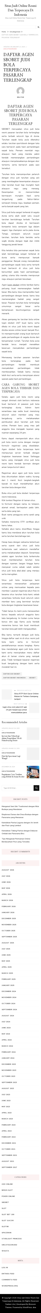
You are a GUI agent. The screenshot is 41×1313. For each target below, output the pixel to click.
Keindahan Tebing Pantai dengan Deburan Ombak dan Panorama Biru (19, 832)
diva (34, 1307)
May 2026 (6, 888)
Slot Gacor (8, 1220)
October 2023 (8, 1076)
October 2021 (8, 1149)
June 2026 (6, 882)
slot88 (5, 1226)
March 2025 (7, 973)
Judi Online (7, 1184)
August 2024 (8, 1016)
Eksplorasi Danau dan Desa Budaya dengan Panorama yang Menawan (20, 816)
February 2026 (9, 906)
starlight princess (12, 1239)
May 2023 (6, 1107)
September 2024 (9, 1010)
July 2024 (6, 1022)
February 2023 (9, 1125)
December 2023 (9, 1064)
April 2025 (7, 967)
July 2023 (6, 1095)
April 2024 (7, 1040)
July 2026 (6, 876)
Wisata (5, 1251)
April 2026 (7, 894)
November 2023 (9, 1070)
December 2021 (9, 1143)
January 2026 (8, 912)
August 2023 (8, 1088)
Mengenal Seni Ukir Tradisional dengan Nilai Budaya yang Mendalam (20, 808)
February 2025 (9, 979)
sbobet (32, 678)
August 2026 (8, 870)
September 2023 (9, 1082)
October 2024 (8, 1003)
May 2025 (6, 961)
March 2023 (7, 1119)
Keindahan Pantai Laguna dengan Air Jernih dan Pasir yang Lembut (20, 824)
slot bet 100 (8, 1214)
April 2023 (7, 1113)
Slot (4, 1208)
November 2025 (9, 925)
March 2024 (7, 1046)
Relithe (20, 97)
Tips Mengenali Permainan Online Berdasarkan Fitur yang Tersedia (16, 840)
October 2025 (8, 931)
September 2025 (9, 937)
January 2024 (8, 1058)
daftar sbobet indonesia (14, 678)
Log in (5, 1268)
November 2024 (9, 997)
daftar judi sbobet (11, 674)
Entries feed (8, 1274)
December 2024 (9, 991)
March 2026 (7, 900)
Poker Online (8, 1196)
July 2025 (6, 949)
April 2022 (7, 1131)
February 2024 (9, 1052)
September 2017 (9, 1167)
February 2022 (9, 1137)
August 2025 (8, 943)
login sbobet (13, 284)
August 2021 (8, 1161)
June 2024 (6, 1028)
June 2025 (6, 955)
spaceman (6, 1233)
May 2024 (6, 1034)
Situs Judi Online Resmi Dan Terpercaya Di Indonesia (20, 10)
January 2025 (8, 985)
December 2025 (9, 918)
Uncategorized (10, 49)
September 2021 (9, 1155)
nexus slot (7, 1190)
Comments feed (9, 1280)
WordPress (27, 1307)
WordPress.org (10, 1286)
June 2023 (6, 1101)
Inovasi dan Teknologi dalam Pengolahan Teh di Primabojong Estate (11, 738)
